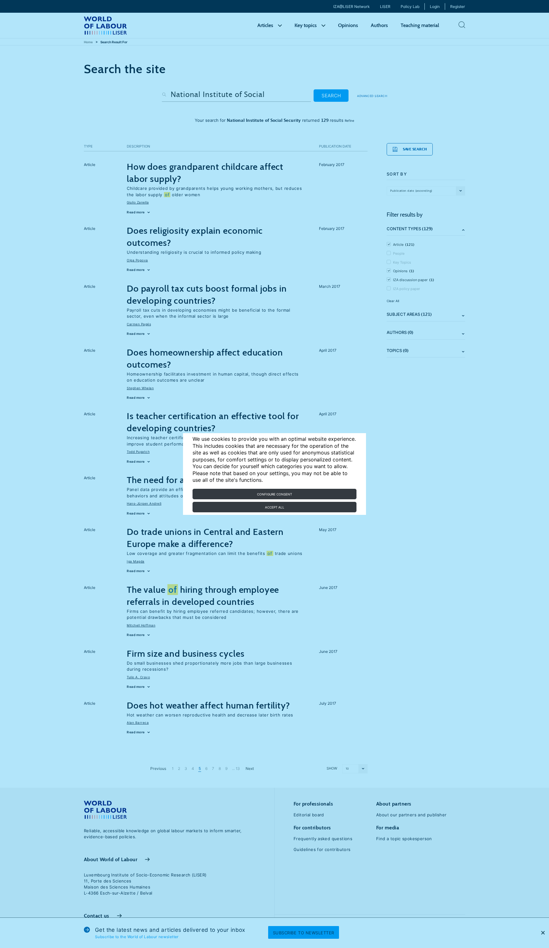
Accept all (274, 507)
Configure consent (274, 494)
